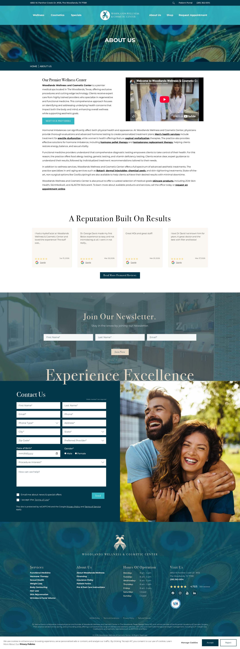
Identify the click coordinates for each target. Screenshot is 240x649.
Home (33, 66)
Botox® (100, 170)
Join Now (120, 351)
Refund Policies (144, 618)
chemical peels (137, 170)
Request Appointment (193, 15)
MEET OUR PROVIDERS (58, 121)
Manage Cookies (189, 642)
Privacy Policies (27, 644)
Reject (228, 642)
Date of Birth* (24, 448)
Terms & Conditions (111, 618)
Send (98, 495)
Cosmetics (57, 15)
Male (69, 453)
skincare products (163, 181)
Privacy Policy (73, 506)
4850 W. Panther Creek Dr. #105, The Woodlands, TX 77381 (58, 3)
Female (81, 453)
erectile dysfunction (69, 138)
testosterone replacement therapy (153, 142)
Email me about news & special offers (41, 494)
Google (43, 262)
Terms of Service (93, 506)
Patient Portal (185, 3)
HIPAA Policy (94, 618)
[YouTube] (187, 593)
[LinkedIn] (194, 593)
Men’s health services (167, 134)
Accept (210, 642)
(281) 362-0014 (203, 3)
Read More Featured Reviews (119, 275)
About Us (155, 15)
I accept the (25, 499)
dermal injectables (116, 170)
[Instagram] (180, 593)
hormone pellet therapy (114, 142)
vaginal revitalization (137, 138)
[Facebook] (173, 593)
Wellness (38, 15)
